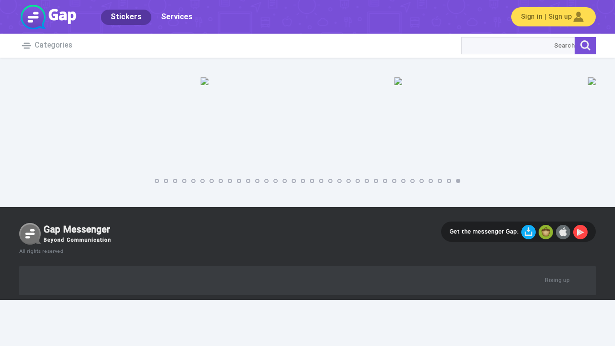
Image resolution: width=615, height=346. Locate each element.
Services (177, 17)
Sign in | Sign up (546, 17)
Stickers (126, 17)
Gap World (48, 17)
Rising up (557, 280)
